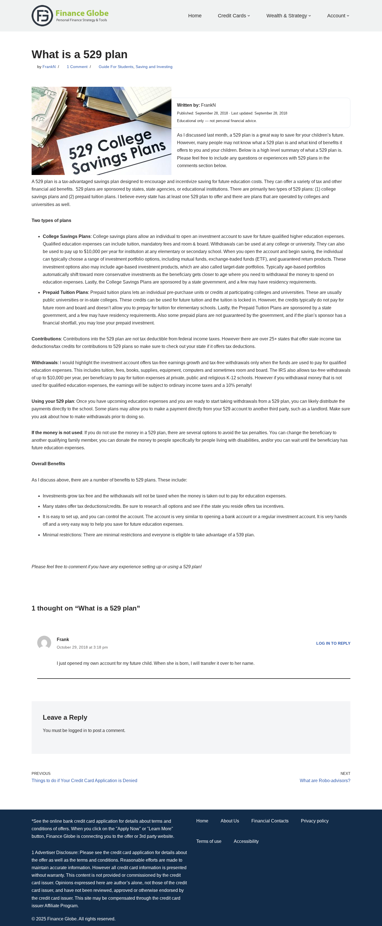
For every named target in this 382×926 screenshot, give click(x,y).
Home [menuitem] (195, 15)
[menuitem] (232, 15)
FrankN (49, 66)
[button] (248, 16)
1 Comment (77, 66)
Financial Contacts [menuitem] (270, 821)
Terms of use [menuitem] (208, 841)
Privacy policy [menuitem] (315, 821)
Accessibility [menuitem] (246, 841)
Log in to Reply (333, 643)
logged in (78, 730)
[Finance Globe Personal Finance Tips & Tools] (70, 15)
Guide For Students (116, 66)
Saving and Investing (154, 66)
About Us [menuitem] (230, 821)
